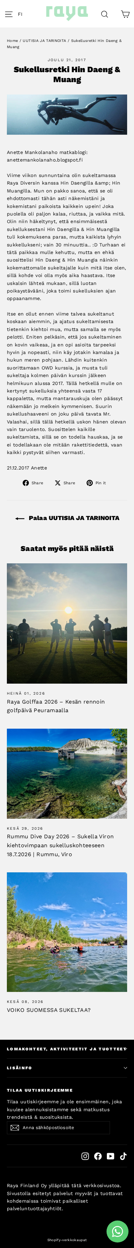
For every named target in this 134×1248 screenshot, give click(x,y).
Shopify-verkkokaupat (67, 1240)
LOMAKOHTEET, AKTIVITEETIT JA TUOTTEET (67, 1049)
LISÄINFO (20, 1067)
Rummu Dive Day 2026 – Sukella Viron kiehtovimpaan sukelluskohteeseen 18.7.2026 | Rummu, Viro (60, 845)
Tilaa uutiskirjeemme (40, 1090)
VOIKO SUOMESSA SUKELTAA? (49, 1010)
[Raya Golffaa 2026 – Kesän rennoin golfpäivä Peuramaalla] (67, 623)
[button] (22, 14)
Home (12, 40)
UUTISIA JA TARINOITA (44, 40)
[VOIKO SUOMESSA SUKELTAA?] (67, 932)
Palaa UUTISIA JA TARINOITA (73, 517)
